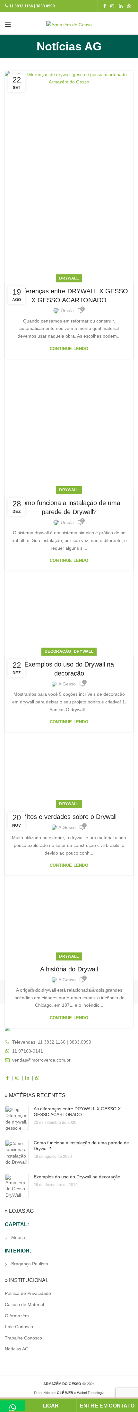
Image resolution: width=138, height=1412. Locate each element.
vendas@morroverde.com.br (41, 1060)
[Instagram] (112, 6)
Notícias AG (17, 1348)
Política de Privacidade (28, 1293)
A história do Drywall (69, 969)
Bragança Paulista (29, 1263)
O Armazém (17, 1315)
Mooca (18, 1237)
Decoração (58, 651)
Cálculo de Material (24, 1304)
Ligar (51, 1405)
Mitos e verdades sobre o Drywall (69, 816)
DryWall (69, 278)
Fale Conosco (19, 1326)
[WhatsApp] (129, 6)
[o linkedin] (120, 6)
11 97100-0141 (27, 1051)
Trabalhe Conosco (23, 1337)
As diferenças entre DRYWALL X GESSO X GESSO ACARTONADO (69, 296)
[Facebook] (104, 6)
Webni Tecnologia (90, 1393)
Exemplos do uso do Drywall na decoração (69, 669)
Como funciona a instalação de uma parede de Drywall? (69, 507)
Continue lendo (69, 349)
